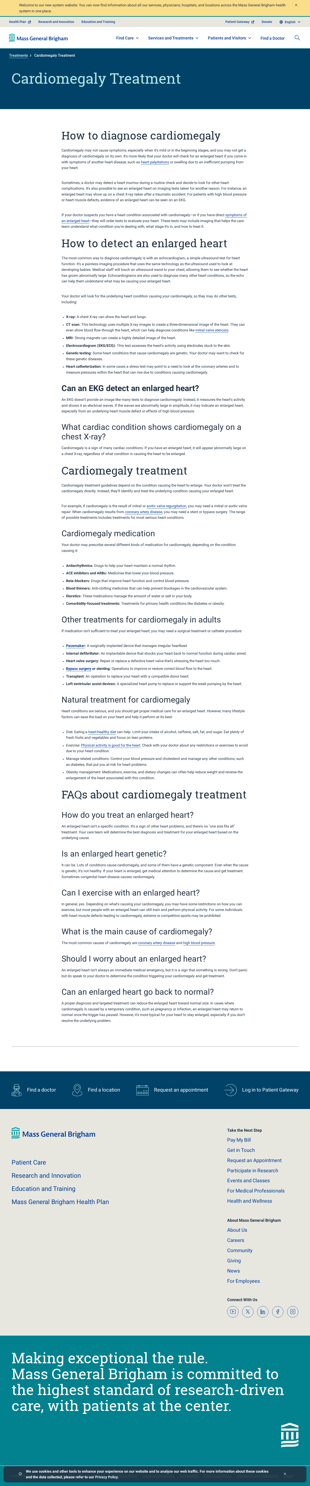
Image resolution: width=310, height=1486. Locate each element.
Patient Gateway (237, 22)
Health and (249, 1201)
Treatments (18, 55)
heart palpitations (155, 162)
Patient (29, 1162)
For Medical (256, 1191)
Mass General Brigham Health (60, 1202)
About (237, 1230)
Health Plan (17, 22)
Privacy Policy (106, 1477)
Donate (267, 22)
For (243, 1281)
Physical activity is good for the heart (110, 745)
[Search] (297, 37)
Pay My (239, 1140)
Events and (248, 1180)
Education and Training (98, 22)
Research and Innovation (56, 22)
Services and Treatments (170, 38)
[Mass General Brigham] (38, 38)
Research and (46, 1175)
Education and (44, 1188)
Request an (254, 1160)
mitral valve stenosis (211, 330)
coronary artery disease (143, 512)
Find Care (125, 38)
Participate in (252, 1170)
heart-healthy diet (102, 732)
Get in (241, 1150)
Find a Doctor (273, 38)
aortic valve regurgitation (166, 506)
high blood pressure (199, 943)
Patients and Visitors (227, 38)
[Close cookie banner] (285, 1474)
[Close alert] (295, 5)
